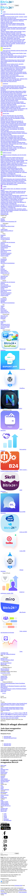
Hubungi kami (4, 772)
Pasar (2, 800)
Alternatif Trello (7, 736)
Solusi (2, 788)
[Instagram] (5, 842)
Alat (2, 768)
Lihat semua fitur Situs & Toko (8, 150)
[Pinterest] (5, 850)
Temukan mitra (4, 808)
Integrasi (3, 328)
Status (2, 783)
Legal (5, 813)
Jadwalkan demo (5, 781)
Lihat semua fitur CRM (6, 46)
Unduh (2, 796)
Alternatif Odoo (7, 743)
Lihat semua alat (4, 212)
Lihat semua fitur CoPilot (6, 211)
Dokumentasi (4, 797)
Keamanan (6, 819)
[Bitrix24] (7, 2)
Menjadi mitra (4, 809)
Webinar (3, 777)
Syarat (5, 815)
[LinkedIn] (5, 846)
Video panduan (4, 778)
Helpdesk (3, 776)
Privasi (5, 816)
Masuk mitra (3, 811)
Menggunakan (4, 792)
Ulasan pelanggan (5, 789)
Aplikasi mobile (4, 801)
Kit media (3, 770)
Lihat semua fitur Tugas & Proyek (9, 81)
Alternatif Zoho (7, 745)
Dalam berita (4, 773)
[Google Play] (6, 829)
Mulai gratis (3, 4)
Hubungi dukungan (5, 780)
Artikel (2, 787)
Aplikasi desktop (5, 803)
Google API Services (6, 805)
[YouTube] (6, 838)
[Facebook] (5, 834)
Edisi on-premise (5, 795)
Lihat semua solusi (5, 327)
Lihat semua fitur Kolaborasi (7, 111)
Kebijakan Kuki (18, 885)
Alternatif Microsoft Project (10, 738)
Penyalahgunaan (7, 820)
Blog (2, 785)
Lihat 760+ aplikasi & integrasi (8, 654)
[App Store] (5, 826)
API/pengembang (5, 804)
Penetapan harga (4, 214)
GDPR (5, 817)
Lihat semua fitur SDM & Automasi (9, 184)
